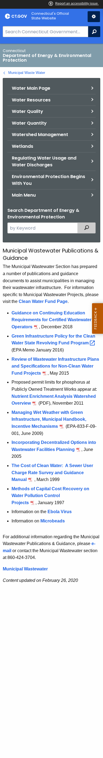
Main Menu (24, 195)
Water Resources (31, 100)
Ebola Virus (60, 511)
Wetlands (22, 146)
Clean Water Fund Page (43, 301)
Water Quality (27, 111)
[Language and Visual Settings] (94, 16)
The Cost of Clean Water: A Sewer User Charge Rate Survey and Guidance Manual (52, 472)
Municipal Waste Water (26, 73)
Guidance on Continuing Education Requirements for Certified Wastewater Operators (51, 320)
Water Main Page (31, 88)
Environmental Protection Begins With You (48, 180)
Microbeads (52, 521)
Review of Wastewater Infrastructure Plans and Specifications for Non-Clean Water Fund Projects (55, 366)
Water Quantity (29, 123)
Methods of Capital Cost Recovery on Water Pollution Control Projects (50, 495)
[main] (51, 401)
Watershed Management (40, 134)
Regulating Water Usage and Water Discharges (44, 161)
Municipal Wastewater (25, 569)
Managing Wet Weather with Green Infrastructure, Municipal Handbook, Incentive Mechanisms (49, 419)
